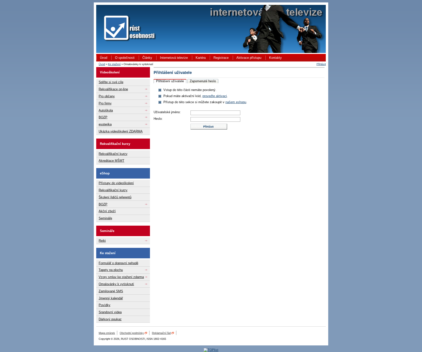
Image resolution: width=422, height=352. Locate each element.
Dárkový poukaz (110, 319)
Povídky (104, 305)
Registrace (221, 58)
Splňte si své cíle (111, 82)
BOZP (103, 117)
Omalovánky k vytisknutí (116, 284)
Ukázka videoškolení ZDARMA (121, 131)
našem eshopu (235, 102)
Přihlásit (321, 64)
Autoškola (106, 110)
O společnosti (125, 58)
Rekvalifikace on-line (113, 89)
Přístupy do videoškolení (116, 183)
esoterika (105, 124)
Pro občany (107, 96)
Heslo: (158, 119)
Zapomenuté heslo (203, 81)
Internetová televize (174, 58)
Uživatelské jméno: (167, 112)
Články (147, 58)
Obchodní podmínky (132, 333)
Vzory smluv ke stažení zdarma (121, 277)
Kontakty (275, 58)
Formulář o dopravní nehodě (118, 263)
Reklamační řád (161, 333)
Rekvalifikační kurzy (113, 154)
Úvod (103, 58)
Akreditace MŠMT (111, 160)
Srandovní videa (110, 312)
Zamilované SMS (111, 291)
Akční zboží (107, 211)
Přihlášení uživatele (170, 81)
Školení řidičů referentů (115, 197)
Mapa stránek (107, 333)
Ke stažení (114, 64)
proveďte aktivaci (214, 96)
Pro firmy (105, 103)
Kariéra (201, 58)
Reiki (102, 240)
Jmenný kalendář (111, 298)
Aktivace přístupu (248, 58)
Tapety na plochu (111, 270)
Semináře (105, 218)
